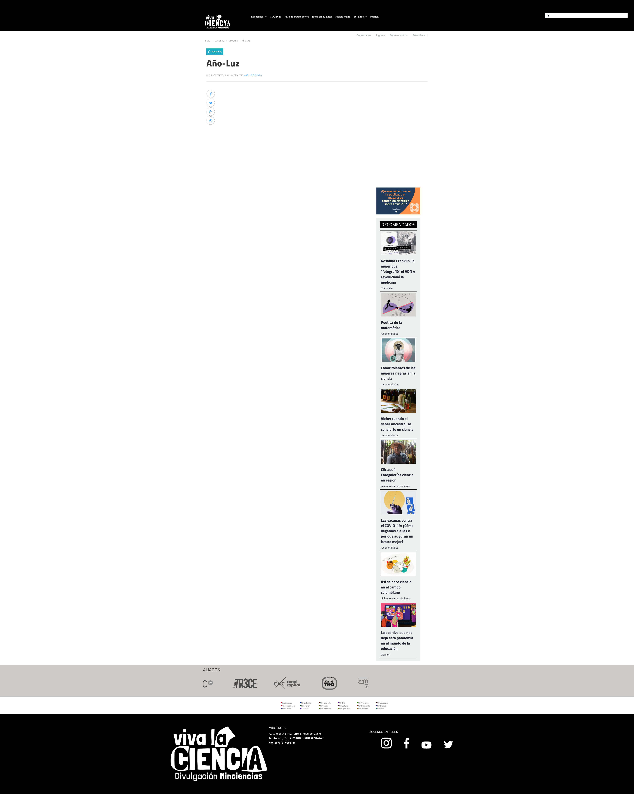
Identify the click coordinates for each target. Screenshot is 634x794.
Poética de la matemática (391, 325)
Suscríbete (419, 35)
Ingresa (380, 35)
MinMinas (324, 706)
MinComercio (325, 709)
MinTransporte (364, 706)
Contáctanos (363, 35)
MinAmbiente (363, 703)
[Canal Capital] (267, 682)
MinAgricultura (345, 709)
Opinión (385, 654)
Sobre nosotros (399, 35)
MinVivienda (363, 709)
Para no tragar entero (296, 16)
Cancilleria (305, 709)
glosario (257, 75)
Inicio (207, 41)
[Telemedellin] (352, 682)
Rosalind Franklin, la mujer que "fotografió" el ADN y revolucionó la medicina (398, 271)
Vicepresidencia (288, 706)
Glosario (234, 41)
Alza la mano (342, 16)
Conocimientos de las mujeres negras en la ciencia (398, 373)
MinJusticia (286, 709)
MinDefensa (306, 703)
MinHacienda (325, 703)
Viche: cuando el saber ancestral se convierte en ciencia (397, 424)
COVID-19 (275, 16)
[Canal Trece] (225, 682)
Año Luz (248, 75)
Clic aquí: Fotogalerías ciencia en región (397, 475)
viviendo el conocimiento (395, 486)
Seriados (358, 16)
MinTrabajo (381, 706)
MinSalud (380, 709)
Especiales (257, 16)
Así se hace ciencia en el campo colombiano (396, 587)
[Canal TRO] (310, 682)
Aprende (219, 41)
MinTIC (342, 703)
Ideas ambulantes (322, 16)
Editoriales (387, 288)
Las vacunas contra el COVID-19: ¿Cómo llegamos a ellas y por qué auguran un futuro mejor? (397, 530)
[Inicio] (217, 21)
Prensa (374, 16)
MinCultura (343, 706)
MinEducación (382, 703)
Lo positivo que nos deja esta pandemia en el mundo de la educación (397, 640)
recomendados (389, 333)
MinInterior (305, 706)
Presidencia (287, 703)
